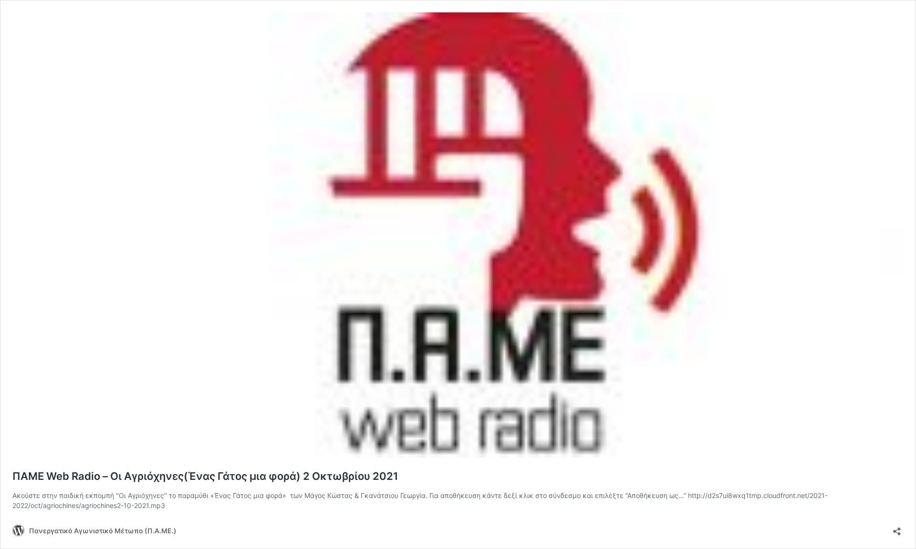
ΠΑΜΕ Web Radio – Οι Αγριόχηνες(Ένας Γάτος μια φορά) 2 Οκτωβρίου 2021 (205, 476)
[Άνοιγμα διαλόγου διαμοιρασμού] (897, 528)
